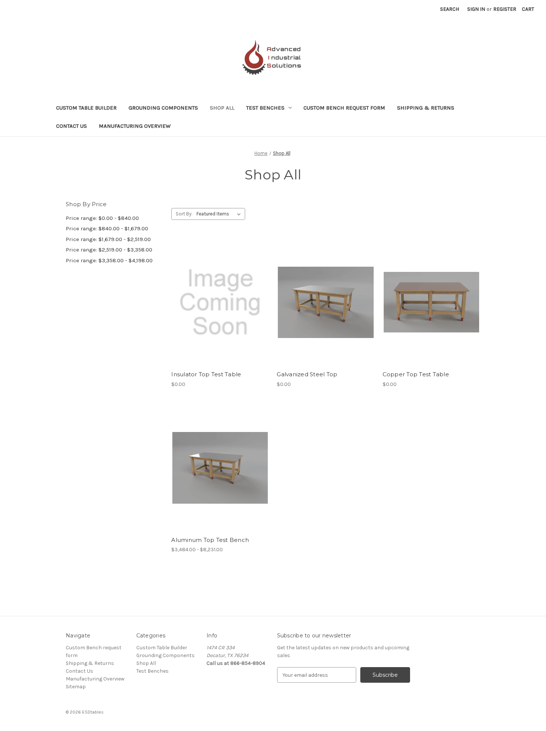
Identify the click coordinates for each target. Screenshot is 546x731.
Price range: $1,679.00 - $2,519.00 (108, 239)
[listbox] (220, 214)
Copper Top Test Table (416, 374)
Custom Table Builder (86, 107)
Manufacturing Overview (134, 126)
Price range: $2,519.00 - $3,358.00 (109, 249)
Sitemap (76, 686)
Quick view (214, 289)
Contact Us (71, 126)
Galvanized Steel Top (307, 374)
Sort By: (184, 214)
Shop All (222, 107)
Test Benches (265, 107)
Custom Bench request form (344, 107)
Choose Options (220, 315)
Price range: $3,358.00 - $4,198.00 (109, 260)
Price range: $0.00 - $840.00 (102, 218)
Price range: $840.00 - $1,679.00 (107, 228)
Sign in (476, 9)
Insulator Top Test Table (206, 374)
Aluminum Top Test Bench (210, 539)
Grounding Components (163, 107)
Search (449, 9)
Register (504, 9)
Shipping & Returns (425, 107)
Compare (217, 302)
